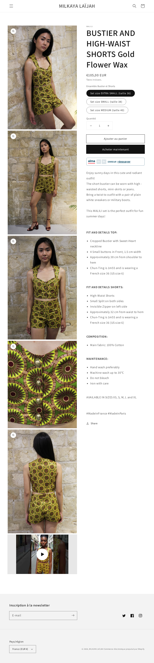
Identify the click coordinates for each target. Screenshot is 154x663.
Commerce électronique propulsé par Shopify (124, 649)
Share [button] (94, 423)
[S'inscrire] (73, 615)
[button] (11, 6)
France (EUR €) (20, 649)
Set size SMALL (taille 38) (106, 101)
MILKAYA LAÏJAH (96, 649)
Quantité (91, 118)
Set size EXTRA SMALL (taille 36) (110, 93)
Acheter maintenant (115, 149)
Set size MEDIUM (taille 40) (107, 110)
